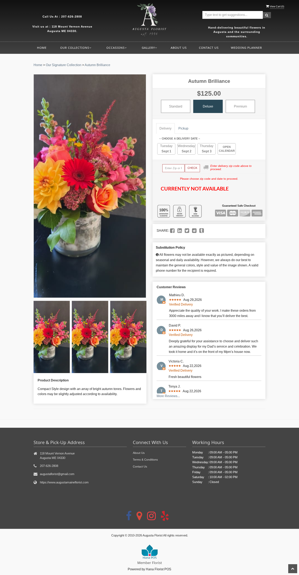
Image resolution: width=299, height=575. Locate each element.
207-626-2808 (71, 16)
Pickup (183, 128)
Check (192, 168)
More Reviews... (168, 396)
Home (42, 48)
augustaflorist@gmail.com (57, 474)
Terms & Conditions (145, 459)
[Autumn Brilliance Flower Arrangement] (52, 337)
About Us (179, 48)
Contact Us (209, 48)
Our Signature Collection (63, 65)
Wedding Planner (246, 48)
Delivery (165, 128)
